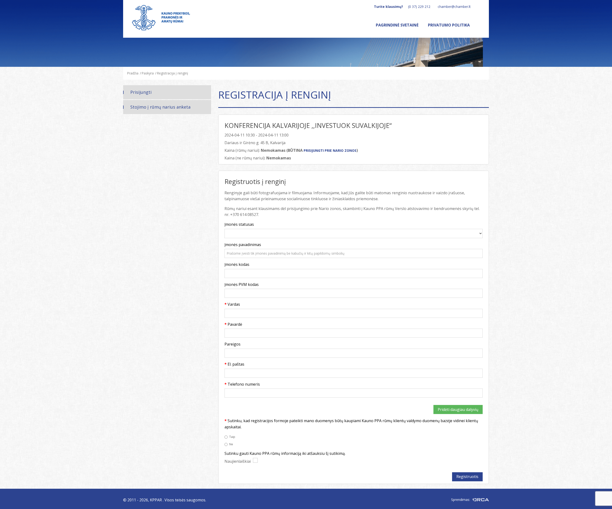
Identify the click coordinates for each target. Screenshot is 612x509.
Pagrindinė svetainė (397, 25)
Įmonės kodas (236, 264)
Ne (231, 444)
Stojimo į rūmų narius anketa (160, 107)
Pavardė (235, 324)
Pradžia (132, 73)
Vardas (234, 304)
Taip (232, 437)
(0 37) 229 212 (419, 6)
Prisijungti (141, 92)
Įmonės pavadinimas (242, 244)
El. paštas (236, 364)
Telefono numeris (244, 384)
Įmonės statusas (239, 224)
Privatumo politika (449, 25)
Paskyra (148, 73)
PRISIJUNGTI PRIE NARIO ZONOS (330, 150)
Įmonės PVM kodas (241, 284)
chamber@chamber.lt (454, 6)
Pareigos (232, 344)
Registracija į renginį (172, 73)
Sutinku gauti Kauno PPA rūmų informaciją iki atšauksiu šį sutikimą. (284, 453)
